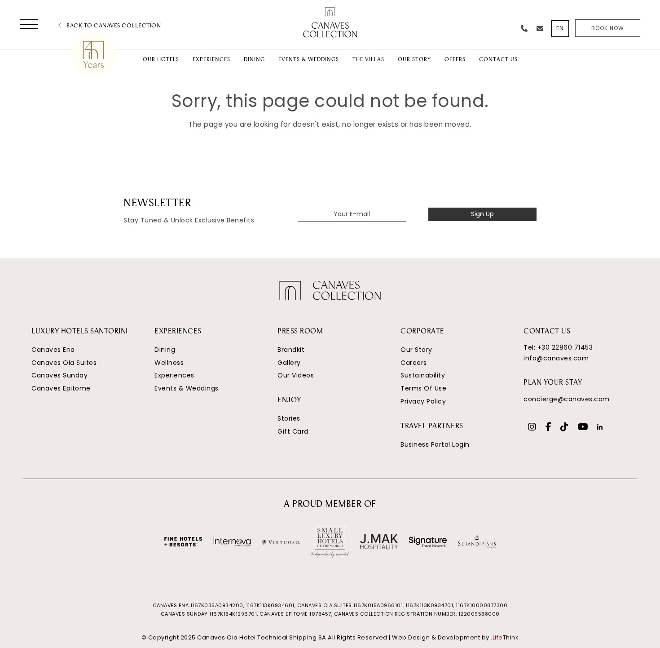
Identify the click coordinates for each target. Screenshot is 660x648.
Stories (288, 418)
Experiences (174, 375)
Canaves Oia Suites (64, 362)
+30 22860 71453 (565, 347)
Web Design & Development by (455, 637)
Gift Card (292, 431)
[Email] (540, 28)
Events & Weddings (186, 388)
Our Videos (295, 375)
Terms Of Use (423, 388)
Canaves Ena (53, 349)
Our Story (416, 349)
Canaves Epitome (61, 388)
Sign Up (482, 213)
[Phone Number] (524, 28)
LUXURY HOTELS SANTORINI (79, 331)
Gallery (289, 362)
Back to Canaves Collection (113, 26)
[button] (29, 26)
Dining (164, 349)
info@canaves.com (556, 358)
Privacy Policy (423, 401)
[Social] (532, 427)
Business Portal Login (435, 444)
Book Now (607, 28)
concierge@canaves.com (567, 399)
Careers (413, 362)
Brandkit (290, 349)
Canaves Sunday (59, 375)
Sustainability (422, 375)
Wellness (169, 362)
